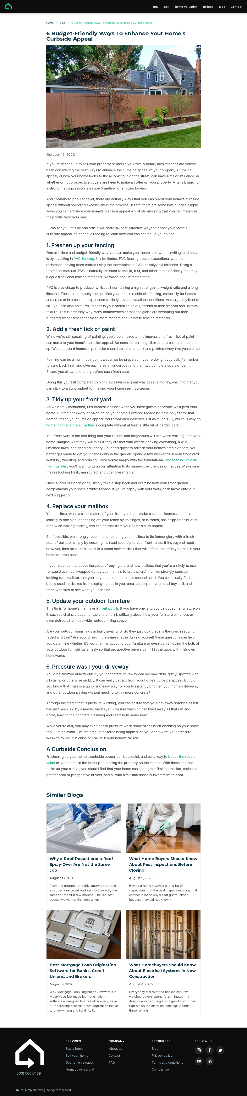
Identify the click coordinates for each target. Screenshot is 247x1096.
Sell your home (77, 1055)
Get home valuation (80, 1062)
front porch (108, 608)
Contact (237, 6)
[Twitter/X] (220, 1050)
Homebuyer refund (80, 1069)
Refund (208, 6)
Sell (167, 6)
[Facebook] (210, 1050)
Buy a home (74, 1049)
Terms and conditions (167, 1062)
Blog (222, 6)
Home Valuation (186, 6)
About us (115, 1049)
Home (50, 22)
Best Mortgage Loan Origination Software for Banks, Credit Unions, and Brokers (83, 971)
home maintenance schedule (70, 425)
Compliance (160, 1069)
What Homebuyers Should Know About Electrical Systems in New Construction (162, 971)
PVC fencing (84, 259)
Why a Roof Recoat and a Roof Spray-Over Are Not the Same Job (81, 864)
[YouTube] (199, 1061)
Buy (156, 6)
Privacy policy (162, 1055)
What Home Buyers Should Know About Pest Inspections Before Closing (163, 864)
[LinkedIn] (210, 1061)
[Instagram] (199, 1050)
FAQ (112, 1062)
